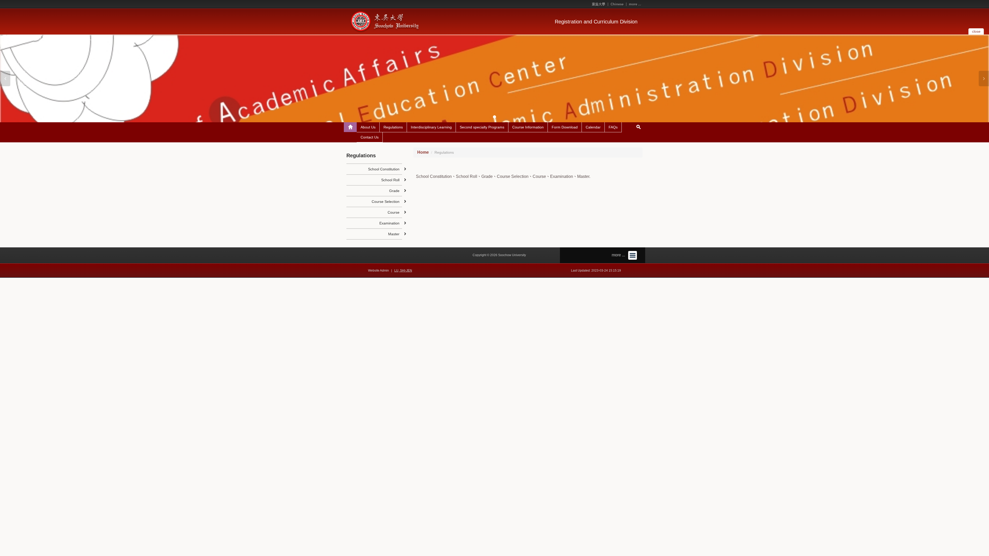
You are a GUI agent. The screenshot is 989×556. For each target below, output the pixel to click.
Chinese (617, 4)
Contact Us (370, 137)
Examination (389, 223)
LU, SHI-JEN (403, 270)
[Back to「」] (350, 127)
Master (393, 234)
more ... (635, 4)
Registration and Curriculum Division (596, 21)
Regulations (393, 127)
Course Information (528, 127)
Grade (394, 191)
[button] (5, 78)
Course (393, 212)
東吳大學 (598, 4)
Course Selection (385, 201)
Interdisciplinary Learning (431, 127)
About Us (368, 127)
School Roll (390, 180)
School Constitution (383, 169)
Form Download (565, 127)
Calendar (593, 127)
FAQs (613, 127)
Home (423, 152)
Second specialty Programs (482, 127)
